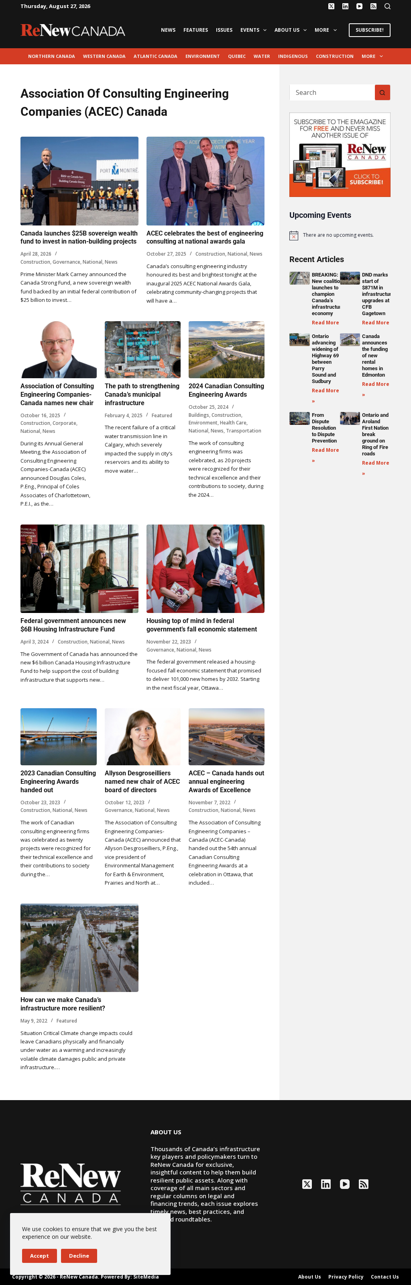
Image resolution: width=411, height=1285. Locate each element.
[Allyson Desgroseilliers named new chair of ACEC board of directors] (143, 736)
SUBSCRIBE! (370, 30)
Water (262, 56)
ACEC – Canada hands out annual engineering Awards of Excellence (226, 781)
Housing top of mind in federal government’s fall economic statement (201, 625)
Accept (39, 1255)
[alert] (339, 235)
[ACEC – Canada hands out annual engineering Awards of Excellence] (227, 736)
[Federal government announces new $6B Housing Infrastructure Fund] (79, 569)
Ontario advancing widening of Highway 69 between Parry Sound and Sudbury (325, 358)
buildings (199, 415)
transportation (243, 430)
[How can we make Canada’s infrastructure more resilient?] (79, 948)
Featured (162, 415)
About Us (287, 30)
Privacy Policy (346, 1277)
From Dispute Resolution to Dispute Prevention (324, 428)
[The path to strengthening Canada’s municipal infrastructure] (143, 349)
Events (249, 30)
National (92, 261)
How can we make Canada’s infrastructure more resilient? (62, 1004)
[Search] (388, 6)
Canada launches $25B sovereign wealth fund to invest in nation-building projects (79, 238)
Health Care (233, 422)
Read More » (328, 322)
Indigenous (293, 56)
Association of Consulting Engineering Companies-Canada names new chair (57, 394)
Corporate (64, 423)
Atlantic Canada (155, 56)
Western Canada (104, 56)
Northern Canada (51, 56)
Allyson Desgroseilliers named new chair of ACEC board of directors (142, 781)
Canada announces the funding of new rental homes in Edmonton (375, 355)
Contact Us (385, 1277)
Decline (79, 1255)
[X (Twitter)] (331, 6)
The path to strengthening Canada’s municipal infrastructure (142, 394)
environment (202, 56)
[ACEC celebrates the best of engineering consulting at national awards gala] (205, 181)
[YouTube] (359, 6)
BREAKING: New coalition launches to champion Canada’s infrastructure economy (328, 294)
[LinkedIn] (345, 6)
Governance (66, 261)
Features (195, 30)
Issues (224, 30)
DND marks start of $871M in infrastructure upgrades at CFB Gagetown (378, 294)
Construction (335, 56)
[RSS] (373, 6)
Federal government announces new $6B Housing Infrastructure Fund (73, 625)
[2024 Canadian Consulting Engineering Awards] (227, 349)
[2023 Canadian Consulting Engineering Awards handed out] (58, 736)
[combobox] (332, 92)
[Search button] (382, 92)
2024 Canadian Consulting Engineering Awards (226, 390)
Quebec (237, 56)
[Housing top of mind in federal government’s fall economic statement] (205, 569)
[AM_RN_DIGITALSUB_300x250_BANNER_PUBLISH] (339, 154)
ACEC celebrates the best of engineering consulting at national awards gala (204, 238)
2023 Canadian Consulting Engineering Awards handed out (58, 781)
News (168, 30)
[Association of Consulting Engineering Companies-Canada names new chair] (58, 349)
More (322, 30)
